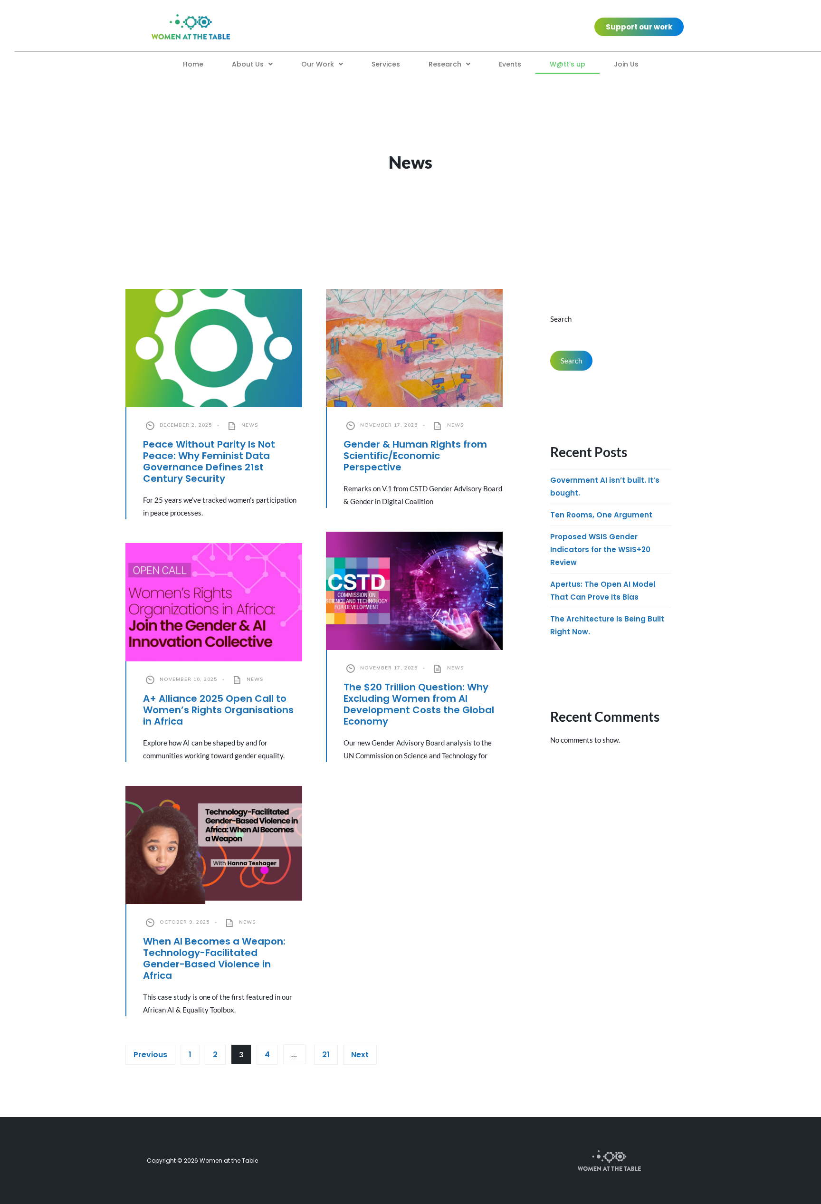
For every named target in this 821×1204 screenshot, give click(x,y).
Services (386, 64)
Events (510, 64)
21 (326, 1054)
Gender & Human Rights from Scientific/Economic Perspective (415, 456)
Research (445, 64)
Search (561, 319)
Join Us (626, 64)
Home (193, 64)
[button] (252, 64)
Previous (150, 1054)
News (249, 425)
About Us (248, 64)
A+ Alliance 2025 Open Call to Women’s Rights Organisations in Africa (218, 710)
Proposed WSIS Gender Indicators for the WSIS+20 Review (600, 549)
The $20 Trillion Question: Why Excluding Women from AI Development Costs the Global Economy (419, 704)
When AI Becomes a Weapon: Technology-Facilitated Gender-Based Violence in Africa (214, 958)
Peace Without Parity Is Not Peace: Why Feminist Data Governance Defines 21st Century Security (209, 461)
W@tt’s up (567, 64)
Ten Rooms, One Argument (601, 515)
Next (360, 1054)
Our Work (317, 64)
